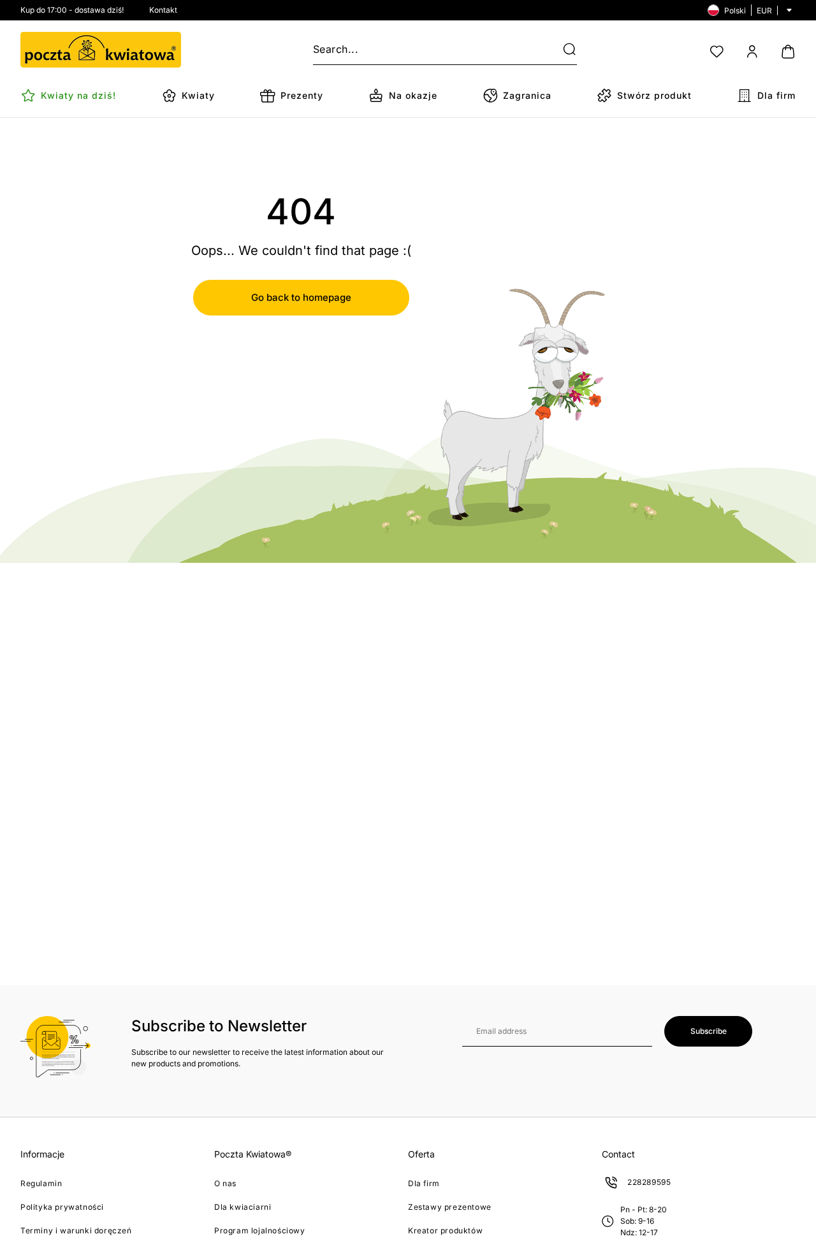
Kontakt (163, 10)
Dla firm (424, 1183)
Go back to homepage (301, 297)
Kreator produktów (445, 1230)
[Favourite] (716, 52)
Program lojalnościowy (259, 1230)
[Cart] (788, 52)
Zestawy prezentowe (450, 1207)
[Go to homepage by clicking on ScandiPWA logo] (100, 50)
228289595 (649, 1182)
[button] (561, 49)
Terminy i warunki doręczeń (76, 1230)
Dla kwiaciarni (242, 1207)
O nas (225, 1183)
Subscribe (708, 1031)
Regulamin (41, 1183)
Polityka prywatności (62, 1207)
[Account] (752, 52)
